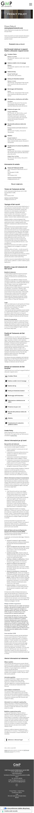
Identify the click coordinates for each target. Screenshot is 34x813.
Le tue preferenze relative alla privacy (18, 808)
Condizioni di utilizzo (17, 792)
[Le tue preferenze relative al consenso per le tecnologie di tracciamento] (2, 811)
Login (17, 794)
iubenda (5, 750)
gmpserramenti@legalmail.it (18, 781)
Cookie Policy (14, 435)
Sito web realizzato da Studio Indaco (17, 796)
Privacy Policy (12, 791)
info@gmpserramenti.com (18, 780)
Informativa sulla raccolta (9, 811)
